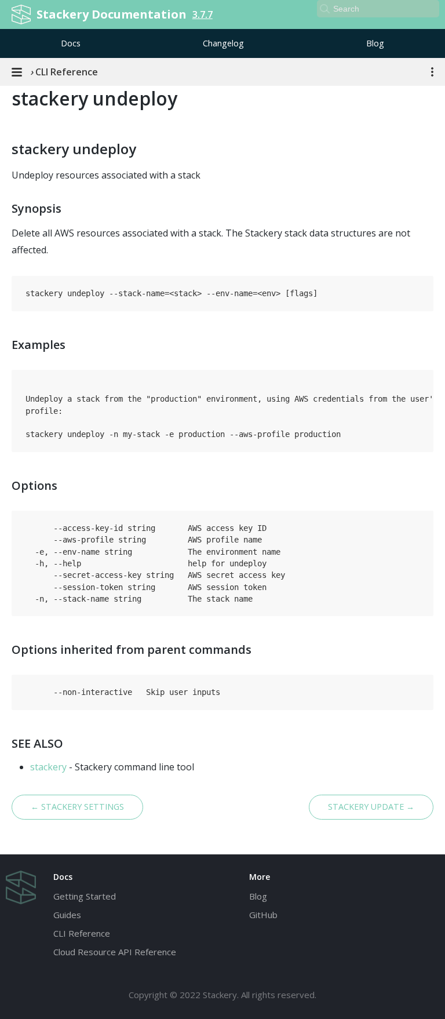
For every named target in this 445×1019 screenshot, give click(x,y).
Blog (375, 43)
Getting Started (84, 896)
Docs (71, 43)
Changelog (223, 43)
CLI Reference (81, 933)
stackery (48, 766)
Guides (67, 914)
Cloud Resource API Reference (114, 952)
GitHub (263, 914)
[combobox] (378, 8)
